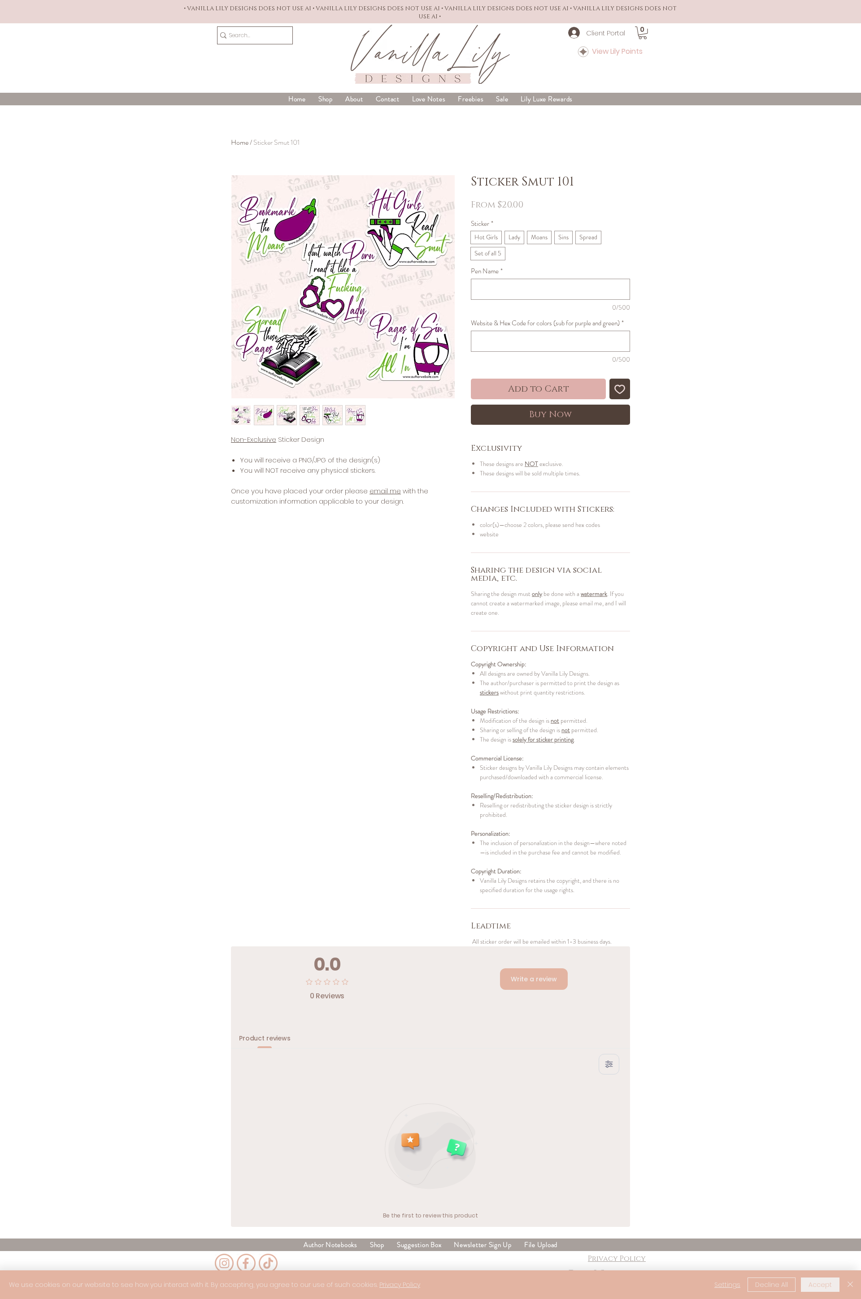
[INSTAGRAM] (224, 1263)
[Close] (850, 1284)
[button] (642, 32)
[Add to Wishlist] (619, 389)
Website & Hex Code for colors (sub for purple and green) (547, 323)
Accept (820, 1284)
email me (385, 491)
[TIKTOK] (268, 1263)
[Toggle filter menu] (609, 1064)
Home (239, 142)
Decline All (771, 1284)
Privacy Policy (399, 1284)
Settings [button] (727, 1284)
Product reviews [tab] (265, 1038)
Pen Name (487, 271)
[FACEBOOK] (246, 1263)
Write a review (534, 979)
